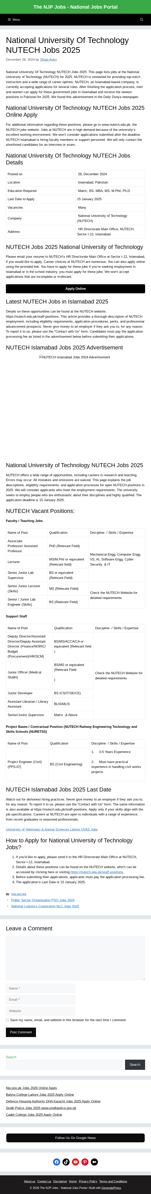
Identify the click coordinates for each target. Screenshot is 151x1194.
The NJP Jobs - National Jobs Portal (75, 7)
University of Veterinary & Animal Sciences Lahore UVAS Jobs (52, 829)
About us (29, 1181)
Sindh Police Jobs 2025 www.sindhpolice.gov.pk (41, 1108)
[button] (141, 20)
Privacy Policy (88, 1181)
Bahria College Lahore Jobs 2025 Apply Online (40, 1095)
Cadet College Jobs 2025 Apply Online (34, 1115)
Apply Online (75, 289)
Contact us (44, 1181)
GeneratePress (111, 1187)
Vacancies (18, 894)
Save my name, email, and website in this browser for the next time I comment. (68, 1020)
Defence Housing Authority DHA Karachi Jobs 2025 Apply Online (53, 1101)
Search (11, 1057)
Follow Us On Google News (75, 1138)
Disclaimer (60, 1181)
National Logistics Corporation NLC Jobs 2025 (45, 906)
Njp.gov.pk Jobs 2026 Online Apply (31, 1088)
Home (73, 1181)
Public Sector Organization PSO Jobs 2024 (43, 900)
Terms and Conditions (113, 1181)
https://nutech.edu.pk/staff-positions (97, 872)
